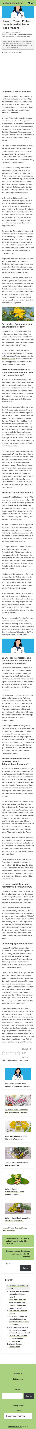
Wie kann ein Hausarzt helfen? (18, 1312)
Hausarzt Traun (21, 1228)
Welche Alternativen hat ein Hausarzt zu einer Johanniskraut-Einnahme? (19, 1330)
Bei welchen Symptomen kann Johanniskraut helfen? (19, 1294)
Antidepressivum (8, 359)
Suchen (8, 1263)
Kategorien (18, 1410)
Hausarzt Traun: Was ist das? (18, 1287)
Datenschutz (18, 1379)
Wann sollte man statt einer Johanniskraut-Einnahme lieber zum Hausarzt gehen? (17, 1304)
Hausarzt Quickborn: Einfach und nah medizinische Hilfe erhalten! (17, 1241)
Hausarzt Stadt (22, 34)
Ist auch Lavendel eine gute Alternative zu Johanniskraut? (18, 1338)
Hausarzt (16, 99)
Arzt (15, 34)
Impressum (18, 1374)
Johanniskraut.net (13, 3)
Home (11, 34)
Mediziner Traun (8, 1231)
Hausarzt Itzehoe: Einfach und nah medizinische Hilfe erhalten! (18, 1254)
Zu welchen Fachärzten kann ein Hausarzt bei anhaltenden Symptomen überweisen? (19, 1320)
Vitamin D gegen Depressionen (15, 1345)
